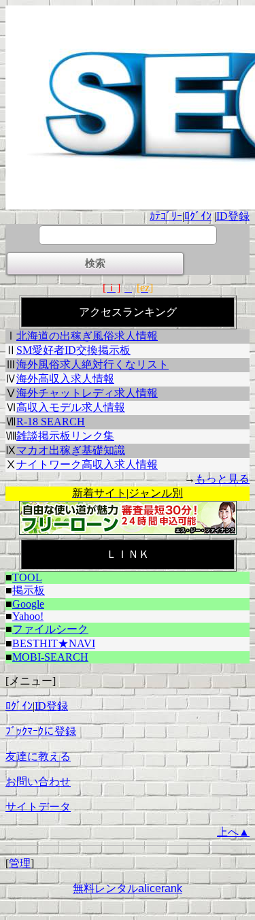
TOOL (27, 577)
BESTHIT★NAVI (53, 643)
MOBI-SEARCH (50, 657)
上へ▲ (233, 832)
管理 (20, 863)
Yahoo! (28, 616)
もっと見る (222, 478)
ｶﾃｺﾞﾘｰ (166, 216)
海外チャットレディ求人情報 (87, 393)
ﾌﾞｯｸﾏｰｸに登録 (40, 731)
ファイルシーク (50, 629)
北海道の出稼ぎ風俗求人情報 (87, 336)
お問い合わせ (38, 781)
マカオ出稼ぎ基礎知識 (70, 450)
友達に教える (38, 756)
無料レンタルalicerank (127, 888)
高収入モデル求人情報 (70, 407)
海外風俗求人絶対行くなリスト (92, 364)
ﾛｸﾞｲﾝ (197, 216)
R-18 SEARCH (50, 421)
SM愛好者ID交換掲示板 (73, 350)
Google (28, 604)
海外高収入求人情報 (65, 378)
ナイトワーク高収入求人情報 (87, 464)
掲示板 (28, 590)
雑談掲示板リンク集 (65, 436)
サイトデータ (38, 806)
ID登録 (233, 216)
